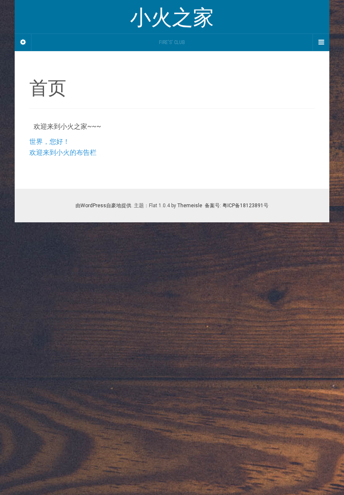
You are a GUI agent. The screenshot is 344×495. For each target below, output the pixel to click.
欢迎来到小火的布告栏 (62, 152)
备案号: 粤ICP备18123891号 (235, 205)
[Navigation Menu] (321, 42)
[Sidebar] (23, 42)
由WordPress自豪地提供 (103, 205)
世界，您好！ (49, 142)
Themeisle (189, 205)
